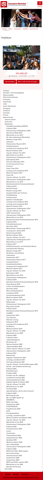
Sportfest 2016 (11, 226)
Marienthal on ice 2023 (14, 387)
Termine (6, 91)
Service (10, 28)
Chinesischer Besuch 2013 (16, 144)
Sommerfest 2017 (34, 28)
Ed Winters (10, 326)
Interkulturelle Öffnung (15, 249)
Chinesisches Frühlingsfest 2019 (18, 304)
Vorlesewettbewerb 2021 (15, 362)
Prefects (9, 166)
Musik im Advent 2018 (14, 297)
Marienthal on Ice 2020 (14, 333)
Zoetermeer (10, 433)
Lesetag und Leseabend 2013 (17, 148)
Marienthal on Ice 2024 (14, 422)
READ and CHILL (12, 402)
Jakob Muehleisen (13, 340)
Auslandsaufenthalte (14, 264)
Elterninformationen (10, 97)
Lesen (8, 431)
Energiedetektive (12, 413)
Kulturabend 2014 (12, 160)
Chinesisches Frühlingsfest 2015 (18, 180)
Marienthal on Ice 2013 (14, 135)
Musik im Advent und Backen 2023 (18, 418)
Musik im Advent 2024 (14, 442)
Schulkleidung (11, 195)
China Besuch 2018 (13, 284)
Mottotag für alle (12, 395)
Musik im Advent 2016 (14, 235)
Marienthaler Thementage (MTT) (18, 228)
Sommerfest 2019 (12, 315)
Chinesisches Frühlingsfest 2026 (18, 131)
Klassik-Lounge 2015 (13, 191)
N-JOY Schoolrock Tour (15, 164)
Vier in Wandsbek (12, 444)
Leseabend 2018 (12, 293)
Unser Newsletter (9, 106)
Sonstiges (8, 469)
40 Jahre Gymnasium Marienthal (18, 137)
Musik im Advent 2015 (14, 206)
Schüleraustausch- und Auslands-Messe (21, 246)
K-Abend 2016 (11, 222)
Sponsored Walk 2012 (14, 133)
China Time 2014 (12, 168)
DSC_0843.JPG (21, 73)
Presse (5, 115)
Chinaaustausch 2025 (14, 456)
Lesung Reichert (12, 262)
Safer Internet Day (13, 213)
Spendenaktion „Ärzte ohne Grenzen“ (20, 391)
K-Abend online (12, 338)
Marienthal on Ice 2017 (14, 242)
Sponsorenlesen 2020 (14, 344)
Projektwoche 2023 (13, 409)
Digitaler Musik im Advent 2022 (17, 382)
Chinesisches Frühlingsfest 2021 (18, 351)
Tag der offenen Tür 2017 (15, 237)
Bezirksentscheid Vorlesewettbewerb (20, 184)
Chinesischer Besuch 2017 (16, 260)
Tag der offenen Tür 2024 (15, 420)
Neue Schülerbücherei (14, 291)
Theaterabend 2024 (13, 435)
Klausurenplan (8, 95)
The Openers (11, 318)
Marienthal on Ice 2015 (14, 182)
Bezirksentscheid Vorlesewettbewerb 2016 (22, 220)
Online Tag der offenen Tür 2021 (18, 349)
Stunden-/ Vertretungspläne (13, 93)
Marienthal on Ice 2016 (14, 217)
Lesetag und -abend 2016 (15, 231)
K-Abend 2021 (11, 353)
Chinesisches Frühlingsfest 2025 (18, 447)
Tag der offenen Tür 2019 (15, 300)
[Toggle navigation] (39, 3)
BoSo (8, 411)
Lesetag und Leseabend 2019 (17, 324)
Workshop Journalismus (15, 253)
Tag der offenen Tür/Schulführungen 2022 (22, 364)
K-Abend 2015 (11, 186)
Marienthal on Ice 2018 (14, 275)
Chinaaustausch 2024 (14, 429)
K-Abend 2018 (11, 280)
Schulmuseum (11, 197)
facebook (6, 111)
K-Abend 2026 (11, 128)
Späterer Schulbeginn (14, 200)
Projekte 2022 (11, 373)
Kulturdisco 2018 (12, 273)
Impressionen (17, 28)
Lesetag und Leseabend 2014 (17, 171)
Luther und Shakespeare (15, 286)
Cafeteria (9, 142)
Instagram (6, 108)
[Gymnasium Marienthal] (14, 4)
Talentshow (10, 255)
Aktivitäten (25, 28)
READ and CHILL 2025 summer (17, 451)
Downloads (7, 102)
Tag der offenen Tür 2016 (15, 211)
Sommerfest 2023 (12, 404)
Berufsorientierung (13, 467)
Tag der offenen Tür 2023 (15, 384)
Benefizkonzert (12, 371)
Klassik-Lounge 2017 (13, 251)
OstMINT (9, 313)
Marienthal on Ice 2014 (14, 155)
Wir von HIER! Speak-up (15, 398)
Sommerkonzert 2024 (14, 438)
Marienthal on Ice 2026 (14, 464)
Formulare (6, 99)
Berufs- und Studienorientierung (18, 366)
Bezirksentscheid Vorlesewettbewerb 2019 (22, 311)
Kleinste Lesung (12, 320)
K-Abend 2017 (11, 244)
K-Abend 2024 (11, 427)
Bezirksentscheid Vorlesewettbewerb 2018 (22, 282)
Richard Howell (11, 188)
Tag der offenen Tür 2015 (15, 177)
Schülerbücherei (12, 146)
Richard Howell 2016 (13, 233)
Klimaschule (10, 302)
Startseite (4, 28)
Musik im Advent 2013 (14, 151)
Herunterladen (10, 82)
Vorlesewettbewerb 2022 (15, 380)
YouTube (6, 113)
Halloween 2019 (12, 322)
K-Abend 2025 (11, 449)
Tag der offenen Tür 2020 (15, 331)
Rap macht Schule (13, 306)
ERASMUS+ (10, 400)
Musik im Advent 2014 (14, 173)
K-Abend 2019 (11, 309)
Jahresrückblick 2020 (14, 346)
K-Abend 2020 (11, 335)
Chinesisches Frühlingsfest (16, 277)
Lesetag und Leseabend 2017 (17, 266)
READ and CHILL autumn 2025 (17, 462)
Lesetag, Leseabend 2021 (15, 360)
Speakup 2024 (11, 440)
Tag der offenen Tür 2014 (15, 153)
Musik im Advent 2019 (14, 329)
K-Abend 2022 (11, 369)
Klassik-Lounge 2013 (13, 139)
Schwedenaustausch (14, 224)
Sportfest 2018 (11, 289)
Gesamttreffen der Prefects (16, 193)
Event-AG (9, 175)
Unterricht (8, 122)
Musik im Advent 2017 (14, 269)
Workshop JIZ (11, 342)
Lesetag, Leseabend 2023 (15, 415)
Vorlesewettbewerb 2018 (15, 295)
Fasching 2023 (11, 389)
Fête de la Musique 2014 (15, 162)
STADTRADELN (11, 407)
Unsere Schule (10, 119)
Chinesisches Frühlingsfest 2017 (18, 240)
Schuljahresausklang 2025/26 (17, 126)
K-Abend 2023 (11, 393)
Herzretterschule (12, 453)
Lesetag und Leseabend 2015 (17, 202)
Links (5, 104)
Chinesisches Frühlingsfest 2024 (18, 424)
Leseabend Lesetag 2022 (15, 378)
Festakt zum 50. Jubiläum (15, 375)
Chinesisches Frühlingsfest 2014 (18, 157)
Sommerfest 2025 (12, 458)
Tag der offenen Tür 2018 (15, 271)
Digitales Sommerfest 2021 (16, 358)
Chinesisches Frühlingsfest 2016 (18, 208)
